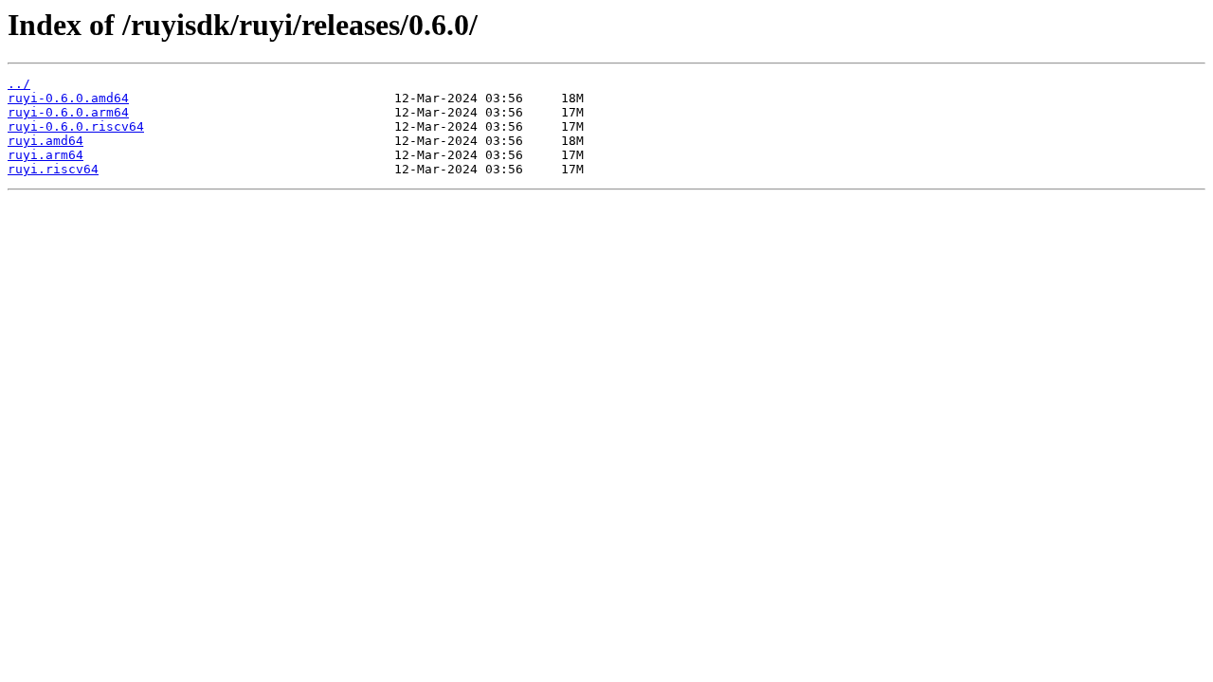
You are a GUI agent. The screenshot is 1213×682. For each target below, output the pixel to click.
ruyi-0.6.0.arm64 (68, 112)
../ (19, 84)
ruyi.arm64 (45, 155)
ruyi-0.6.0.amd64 (68, 98)
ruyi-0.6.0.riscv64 (76, 126)
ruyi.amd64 (45, 141)
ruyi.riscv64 (53, 169)
